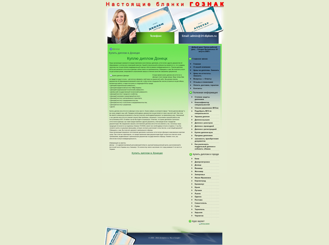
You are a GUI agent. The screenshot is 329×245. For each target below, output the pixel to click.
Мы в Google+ (175, 238)
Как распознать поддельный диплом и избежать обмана (205, 146)
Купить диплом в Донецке (147, 153)
